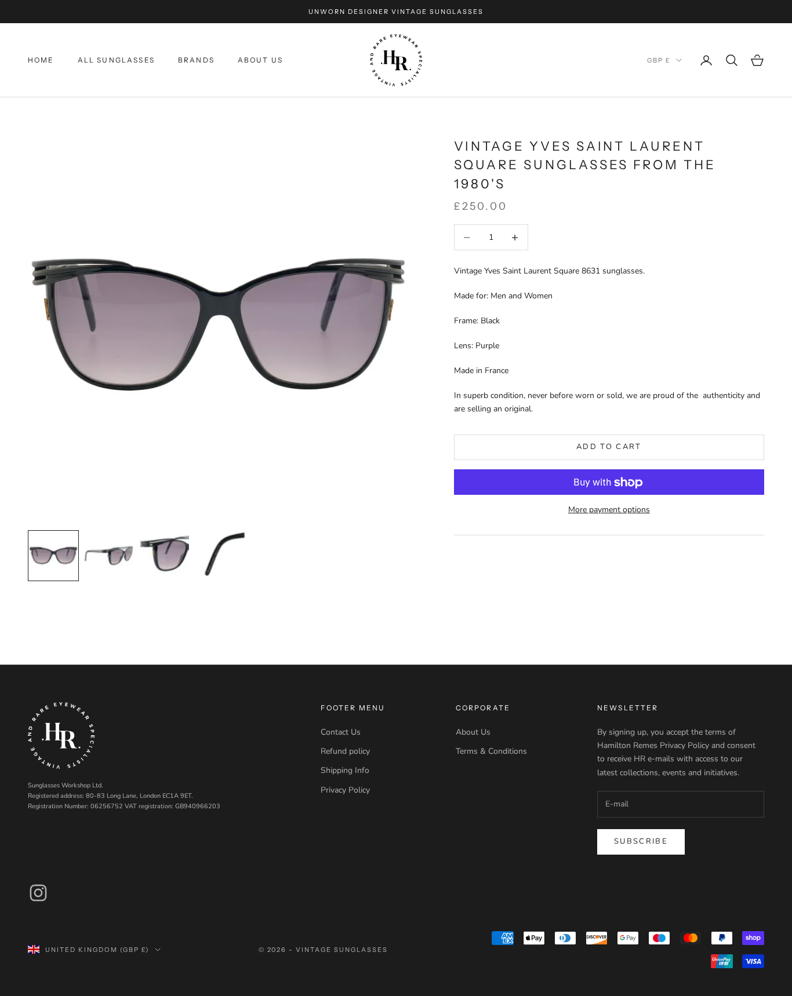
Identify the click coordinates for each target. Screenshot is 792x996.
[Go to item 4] (220, 555)
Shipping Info (345, 770)
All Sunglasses (116, 60)
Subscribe (641, 841)
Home (41, 60)
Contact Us (341, 732)
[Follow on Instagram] (38, 892)
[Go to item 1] (53, 555)
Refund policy (345, 751)
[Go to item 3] (164, 555)
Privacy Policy (345, 790)
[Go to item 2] (109, 555)
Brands (196, 60)
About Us (260, 60)
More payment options (609, 510)
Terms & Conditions (491, 751)
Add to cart (609, 447)
